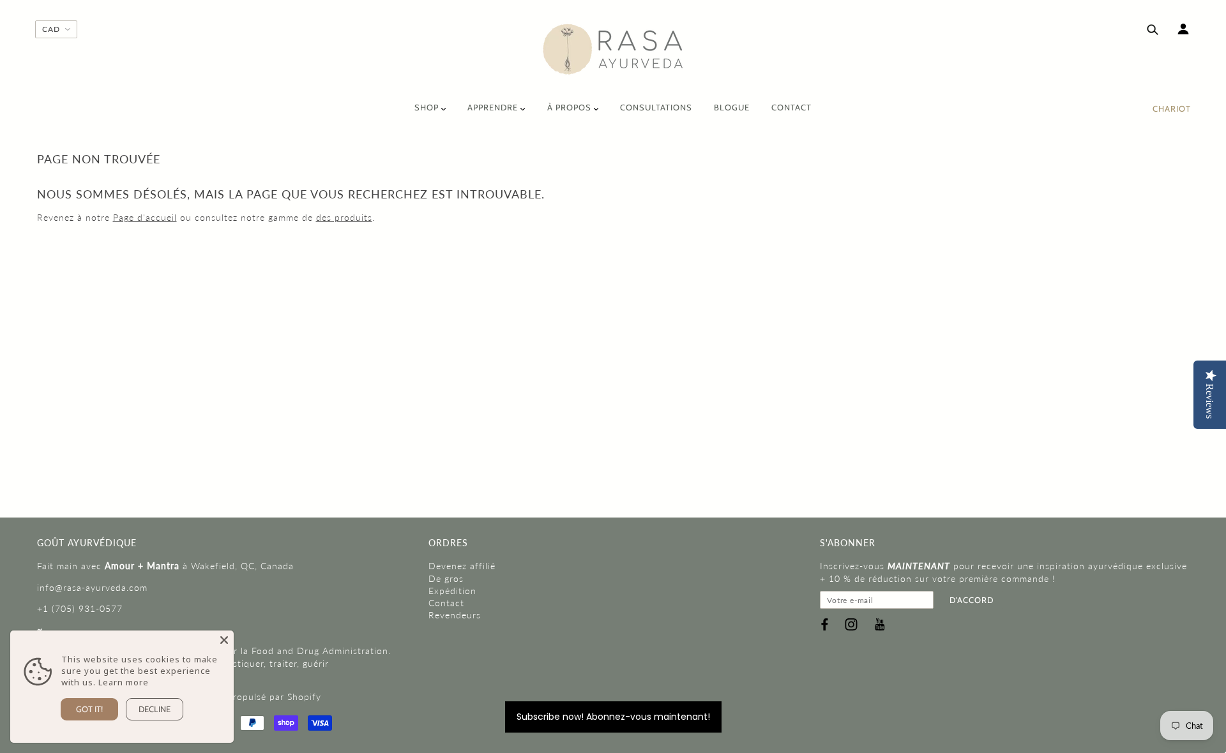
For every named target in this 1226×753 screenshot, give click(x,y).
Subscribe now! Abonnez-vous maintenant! (613, 716)
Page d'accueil (145, 217)
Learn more (123, 682)
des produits (344, 217)
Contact (446, 602)
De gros (446, 578)
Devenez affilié (462, 565)
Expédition (452, 590)
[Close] (224, 640)
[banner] (613, 49)
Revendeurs (454, 614)
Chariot (1172, 108)
